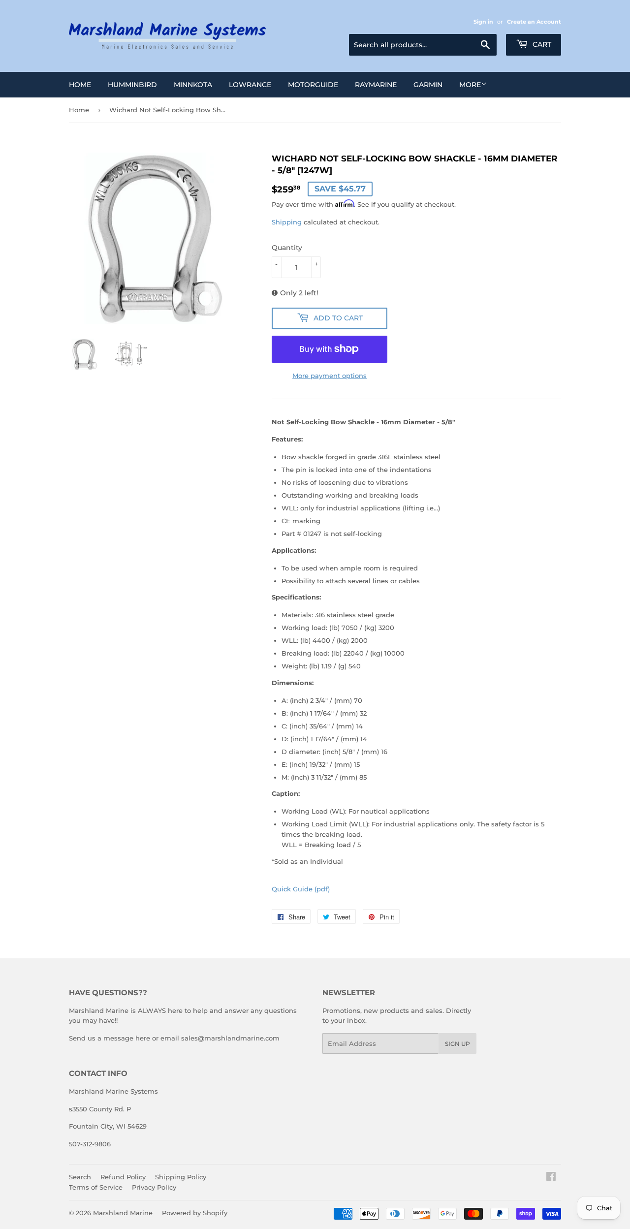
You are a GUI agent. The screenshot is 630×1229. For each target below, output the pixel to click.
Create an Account (534, 21)
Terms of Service (96, 1187)
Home (80, 84)
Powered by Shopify (194, 1213)
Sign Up (457, 1043)
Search (80, 1177)
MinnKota (193, 84)
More (470, 84)
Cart (541, 44)
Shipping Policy (180, 1177)
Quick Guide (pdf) (301, 889)
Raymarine (376, 84)
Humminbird (132, 84)
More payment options (329, 375)
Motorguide (313, 84)
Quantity (287, 247)
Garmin (427, 84)
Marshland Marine (123, 1213)
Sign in (483, 21)
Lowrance (250, 84)
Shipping (287, 222)
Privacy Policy (154, 1187)
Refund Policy (123, 1177)
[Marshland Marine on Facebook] (551, 1178)
